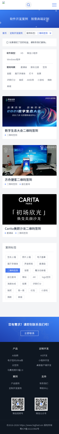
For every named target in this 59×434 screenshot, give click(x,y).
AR (34, 277)
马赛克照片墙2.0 (15, 370)
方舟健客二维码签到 (18, 179)
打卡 (31, 74)
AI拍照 (15, 355)
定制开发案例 (16, 33)
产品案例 (15, 383)
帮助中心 (44, 388)
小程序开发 (44, 360)
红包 (33, 290)
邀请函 (24, 67)
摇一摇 (21, 290)
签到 (45, 67)
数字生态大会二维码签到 (21, 130)
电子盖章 (41, 257)
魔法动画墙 (40, 270)
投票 (39, 74)
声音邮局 (28, 264)
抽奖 (21, 80)
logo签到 (46, 277)
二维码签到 (12, 270)
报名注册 (35, 67)
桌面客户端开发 (43, 365)
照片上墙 (26, 257)
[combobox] (28, 5)
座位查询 (11, 277)
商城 (9, 86)
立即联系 (29, 333)
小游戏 (41, 80)
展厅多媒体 (20, 74)
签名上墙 (11, 257)
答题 (9, 74)
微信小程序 (32, 53)
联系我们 (44, 383)
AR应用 (30, 80)
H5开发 (43, 355)
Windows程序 (13, 59)
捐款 (50, 80)
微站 (24, 277)
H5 (22, 53)
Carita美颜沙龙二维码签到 (23, 228)
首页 (4, 33)
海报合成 (11, 284)
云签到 (15, 365)
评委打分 (11, 80)
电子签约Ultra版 (15, 360)
